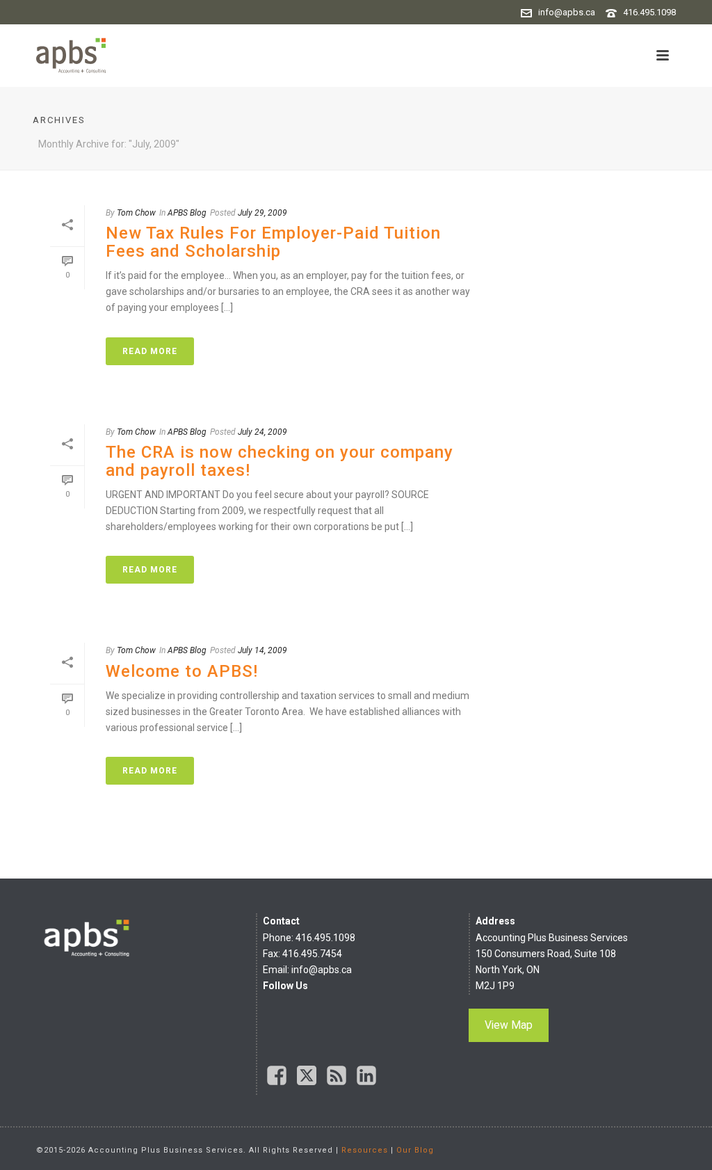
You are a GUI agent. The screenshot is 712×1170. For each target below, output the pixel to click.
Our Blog (415, 1150)
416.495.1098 (649, 12)
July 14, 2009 (262, 650)
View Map (509, 1025)
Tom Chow (136, 213)
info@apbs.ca (566, 12)
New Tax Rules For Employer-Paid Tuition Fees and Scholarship (273, 242)
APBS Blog (187, 213)
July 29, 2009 (262, 213)
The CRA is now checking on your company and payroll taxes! (279, 461)
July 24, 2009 (262, 432)
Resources (364, 1150)
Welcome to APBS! (182, 671)
